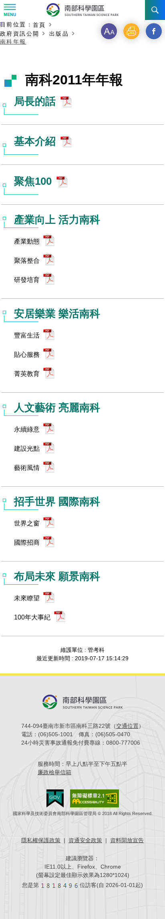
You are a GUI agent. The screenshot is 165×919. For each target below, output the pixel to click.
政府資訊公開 (19, 33)
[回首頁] (82, 9)
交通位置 (127, 726)
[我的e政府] (55, 798)
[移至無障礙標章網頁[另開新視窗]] (94, 798)
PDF (68, 104)
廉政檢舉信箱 (54, 772)
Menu (10, 10)
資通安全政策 (85, 840)
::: (2, 23)
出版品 (59, 33)
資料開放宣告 (127, 840)
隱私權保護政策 (40, 840)
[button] (109, 31)
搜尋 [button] (155, 10)
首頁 (39, 25)
